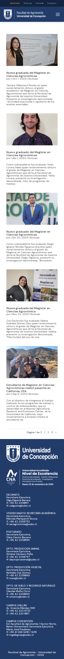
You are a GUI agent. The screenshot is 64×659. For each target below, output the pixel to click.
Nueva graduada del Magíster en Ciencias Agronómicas (28, 74)
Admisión (15, 3)
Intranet (40, 3)
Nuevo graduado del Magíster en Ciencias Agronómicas (28, 153)
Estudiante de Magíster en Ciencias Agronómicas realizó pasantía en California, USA (30, 388)
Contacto (51, 3)
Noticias (28, 3)
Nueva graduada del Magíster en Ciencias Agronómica (28, 309)
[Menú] (57, 14)
